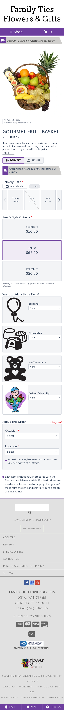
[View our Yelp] (37, 584)
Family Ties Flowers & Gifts (32, 14)
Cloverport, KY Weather (18, 686)
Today (34, 186)
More (7, 152)
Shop (18, 31)
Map (33, 707)
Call (11, 707)
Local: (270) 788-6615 (32, 608)
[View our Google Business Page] (32, 584)
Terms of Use (55, 697)
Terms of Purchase (33, 697)
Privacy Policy (9, 697)
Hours (55, 707)
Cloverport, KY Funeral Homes (21, 675)
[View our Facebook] (26, 584)
